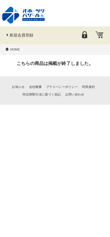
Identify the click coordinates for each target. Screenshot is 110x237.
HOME (15, 49)
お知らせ (18, 86)
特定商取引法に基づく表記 (42, 94)
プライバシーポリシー (62, 86)
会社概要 (35, 86)
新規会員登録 (21, 35)
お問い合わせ (74, 94)
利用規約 (88, 86)
